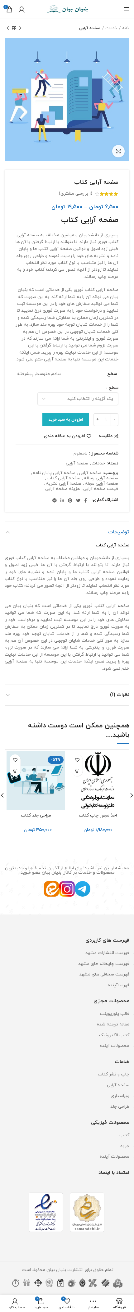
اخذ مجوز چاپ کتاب (98, 815)
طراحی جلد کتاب (36, 815)
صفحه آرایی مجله (101, 483)
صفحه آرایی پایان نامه (54, 473)
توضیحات (118, 532)
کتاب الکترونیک (114, 1035)
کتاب (124, 1135)
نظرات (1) (119, 694)
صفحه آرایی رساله (101, 478)
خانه (125, 28)
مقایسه (105, 436)
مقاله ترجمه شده (113, 1024)
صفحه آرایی (89, 28)
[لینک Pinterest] (70, 500)
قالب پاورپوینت (114, 1014)
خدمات (111, 28)
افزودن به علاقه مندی (64, 436)
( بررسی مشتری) (75, 194)
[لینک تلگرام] (54, 500)
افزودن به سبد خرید (66, 420)
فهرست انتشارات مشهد (107, 953)
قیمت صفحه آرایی (100, 489)
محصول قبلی (20, 28)
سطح (113, 388)
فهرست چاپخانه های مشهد (103, 964)
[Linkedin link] (62, 500)
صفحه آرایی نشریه (63, 483)
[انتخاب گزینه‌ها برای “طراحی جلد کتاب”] (15, 770)
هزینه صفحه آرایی (62, 489)
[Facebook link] (85, 500)
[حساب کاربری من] (22, 9)
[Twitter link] (78, 500)
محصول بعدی (8, 28)
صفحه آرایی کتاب (63, 478)
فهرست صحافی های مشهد (104, 974)
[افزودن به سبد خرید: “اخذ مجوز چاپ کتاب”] (77, 770)
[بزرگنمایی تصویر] (118, 151)
